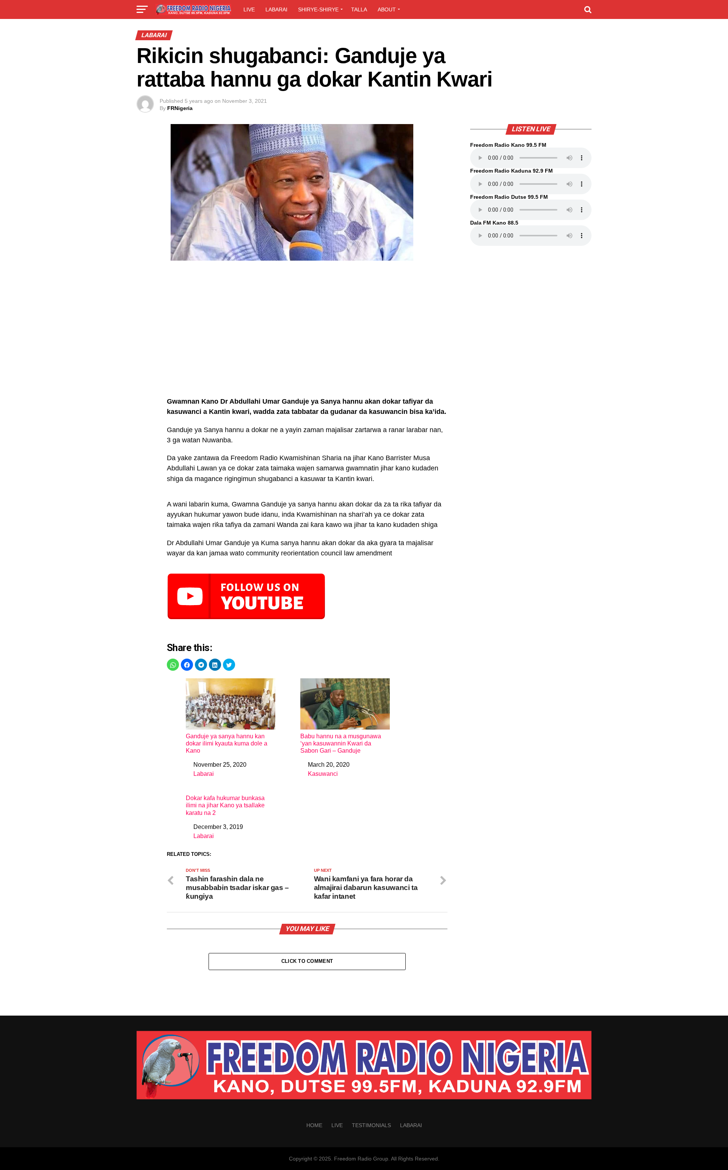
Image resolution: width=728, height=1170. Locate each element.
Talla (359, 9)
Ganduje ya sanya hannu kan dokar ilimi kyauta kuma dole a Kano (226, 743)
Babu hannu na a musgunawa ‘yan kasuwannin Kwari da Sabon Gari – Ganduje (340, 743)
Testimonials (371, 1125)
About (387, 9)
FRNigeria (180, 108)
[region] (307, 332)
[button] (173, 665)
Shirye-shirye (318, 9)
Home (314, 1125)
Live (249, 9)
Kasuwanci (323, 774)
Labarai (276, 9)
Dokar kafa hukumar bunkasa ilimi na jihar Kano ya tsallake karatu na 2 (225, 805)
